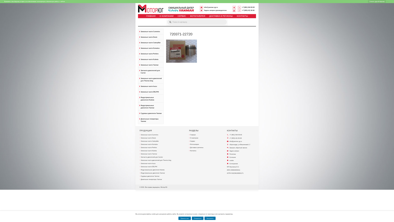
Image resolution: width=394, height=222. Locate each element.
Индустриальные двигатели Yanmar (147, 107)
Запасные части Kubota (149, 59)
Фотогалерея (197, 16)
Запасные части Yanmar (150, 65)
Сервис (182, 16)
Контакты (242, 16)
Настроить (210, 218)
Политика (232, 154)
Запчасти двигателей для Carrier (150, 72)
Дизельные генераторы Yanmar (150, 120)
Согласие (232, 157)
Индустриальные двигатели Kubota (147, 99)
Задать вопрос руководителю (215, 10)
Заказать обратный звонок (238, 148)
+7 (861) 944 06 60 (248, 7)
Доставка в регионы (221, 16)
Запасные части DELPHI (150, 92)
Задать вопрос (234, 151)
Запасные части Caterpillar (151, 42)
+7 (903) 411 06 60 (248, 10)
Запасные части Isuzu (149, 86)
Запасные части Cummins (150, 31)
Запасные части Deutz (149, 37)
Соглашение (233, 163)
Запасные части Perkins (150, 54)
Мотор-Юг (164, 187)
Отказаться (197, 218)
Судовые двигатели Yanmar (151, 113)
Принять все (184, 218)
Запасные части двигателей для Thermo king (151, 79)
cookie (231, 160)
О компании (167, 16)
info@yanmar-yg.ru (211, 7)
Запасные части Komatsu (150, 48)
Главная (150, 16)
